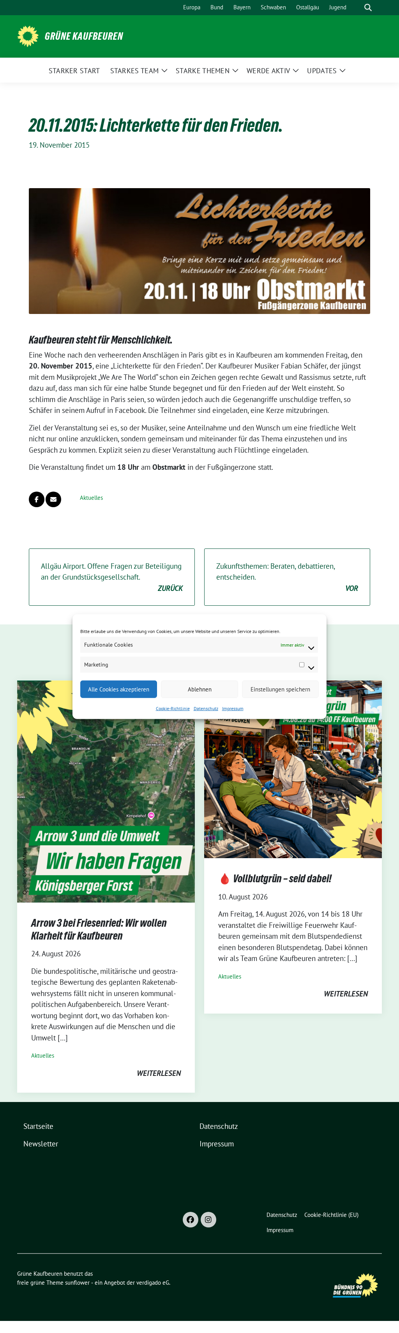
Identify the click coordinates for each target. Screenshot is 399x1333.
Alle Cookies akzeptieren (118, 689)
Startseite (38, 1126)
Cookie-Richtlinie (173, 708)
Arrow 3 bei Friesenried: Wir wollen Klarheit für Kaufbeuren (99, 929)
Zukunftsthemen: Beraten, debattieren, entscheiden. (287, 577)
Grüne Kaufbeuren (84, 36)
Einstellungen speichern (280, 689)
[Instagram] (208, 1219)
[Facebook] (190, 1219)
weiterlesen (159, 1073)
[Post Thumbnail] (106, 790)
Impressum (233, 708)
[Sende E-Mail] (53, 499)
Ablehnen (200, 689)
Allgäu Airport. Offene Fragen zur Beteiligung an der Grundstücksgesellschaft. (112, 577)
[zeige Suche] (368, 7)
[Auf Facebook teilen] (36, 499)
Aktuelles (91, 497)
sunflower (77, 1282)
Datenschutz (206, 708)
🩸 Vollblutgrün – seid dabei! (275, 878)
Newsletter (40, 1143)
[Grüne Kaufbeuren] (28, 35)
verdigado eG (152, 1282)
